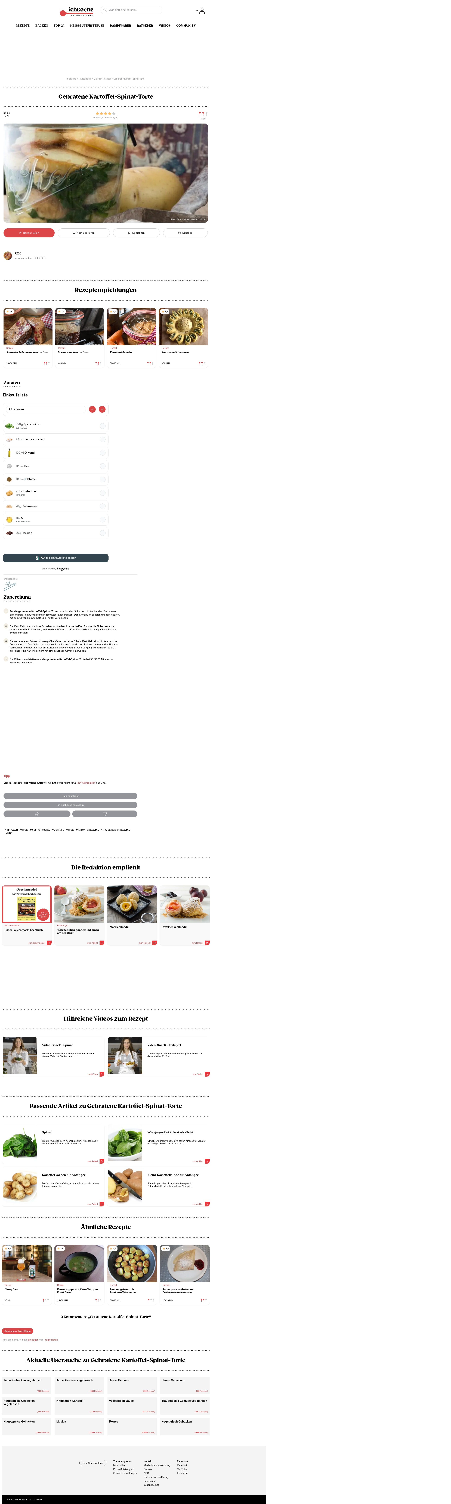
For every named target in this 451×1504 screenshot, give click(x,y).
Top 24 (59, 25)
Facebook (182, 1461)
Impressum (150, 1480)
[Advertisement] (105, 978)
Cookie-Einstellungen (125, 1473)
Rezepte (23, 25)
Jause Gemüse (119, 1380)
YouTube (182, 1469)
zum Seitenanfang (93, 1463)
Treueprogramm (122, 1461)
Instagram (182, 1473)
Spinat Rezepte (41, 829)
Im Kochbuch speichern (70, 804)
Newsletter (119, 1465)
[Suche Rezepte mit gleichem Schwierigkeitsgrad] (203, 114)
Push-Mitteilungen (123, 1469)
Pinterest (182, 1465)
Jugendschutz (151, 1484)
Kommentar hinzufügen (18, 1331)
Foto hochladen (70, 795)
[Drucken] (104, 814)
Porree (113, 1421)
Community (186, 25)
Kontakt (148, 1461)
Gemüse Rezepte (64, 829)
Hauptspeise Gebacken (19, 1421)
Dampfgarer (120, 25)
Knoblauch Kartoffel (69, 1400)
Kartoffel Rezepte (88, 829)
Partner (148, 1469)
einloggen (33, 1339)
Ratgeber (145, 25)
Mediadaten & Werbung (157, 1465)
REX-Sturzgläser (85, 782)
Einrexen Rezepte (17, 829)
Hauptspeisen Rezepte (116, 829)
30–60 (7, 113)
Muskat (61, 1421)
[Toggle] (200, 11)
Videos (165, 25)
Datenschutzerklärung (156, 1476)
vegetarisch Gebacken (177, 1421)
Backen (41, 25)
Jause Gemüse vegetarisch (74, 1380)
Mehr (8, 832)
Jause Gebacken (173, 1380)
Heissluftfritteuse (87, 25)
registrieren (51, 1339)
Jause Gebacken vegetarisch (23, 1380)
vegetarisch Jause (121, 1400)
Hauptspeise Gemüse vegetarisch (184, 1400)
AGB (146, 1473)
